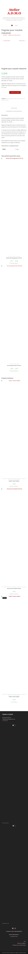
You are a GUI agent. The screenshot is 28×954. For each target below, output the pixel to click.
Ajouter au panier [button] (14, 486)
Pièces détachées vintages (6, 478)
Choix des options (14, 263)
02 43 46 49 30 (5, 720)
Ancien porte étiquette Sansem (14, 588)
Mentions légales (21, 943)
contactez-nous (14, 936)
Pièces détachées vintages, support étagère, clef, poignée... (11, 586)
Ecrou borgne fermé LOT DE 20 (14, 365)
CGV (25, 941)
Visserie (16, 256)
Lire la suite (14, 702)
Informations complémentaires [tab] (14, 111)
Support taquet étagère (16, 479)
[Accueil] (1, 35)
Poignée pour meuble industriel (14, 35)
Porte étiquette (23, 586)
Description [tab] (14, 108)
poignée (7, 100)
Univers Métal (12, 256)
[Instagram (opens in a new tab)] (14, 1)
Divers (9, 256)
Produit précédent (7, 40)
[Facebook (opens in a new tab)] (13, 1)
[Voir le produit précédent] (2, 41)
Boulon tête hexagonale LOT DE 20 (14, 258)
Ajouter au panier (15, 92)
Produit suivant (21, 40)
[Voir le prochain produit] (26, 41)
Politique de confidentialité (19, 945)
